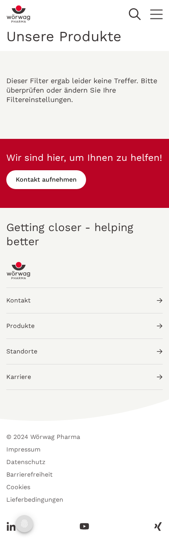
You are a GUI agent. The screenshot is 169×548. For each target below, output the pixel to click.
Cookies (18, 487)
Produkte (20, 326)
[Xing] (156, 526)
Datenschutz (26, 462)
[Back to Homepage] (18, 14)
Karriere (18, 377)
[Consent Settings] (24, 523)
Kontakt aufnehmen (46, 179)
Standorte (21, 351)
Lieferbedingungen (34, 499)
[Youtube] (84, 526)
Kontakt (18, 300)
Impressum (23, 449)
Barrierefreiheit (29, 474)
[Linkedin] (13, 526)
